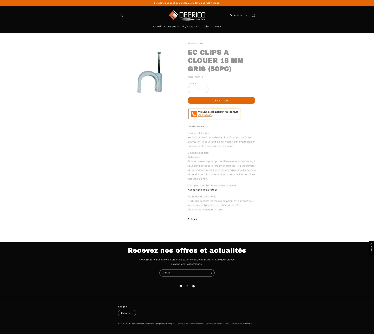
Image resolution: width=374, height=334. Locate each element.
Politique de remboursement (190, 324)
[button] (121, 15)
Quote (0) (371, 248)
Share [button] (194, 219)
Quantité (192, 83)
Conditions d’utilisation (242, 324)
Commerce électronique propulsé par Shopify (154, 323)
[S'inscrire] (211, 273)
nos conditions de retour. (202, 190)
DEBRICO (129, 323)
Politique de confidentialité (218, 324)
